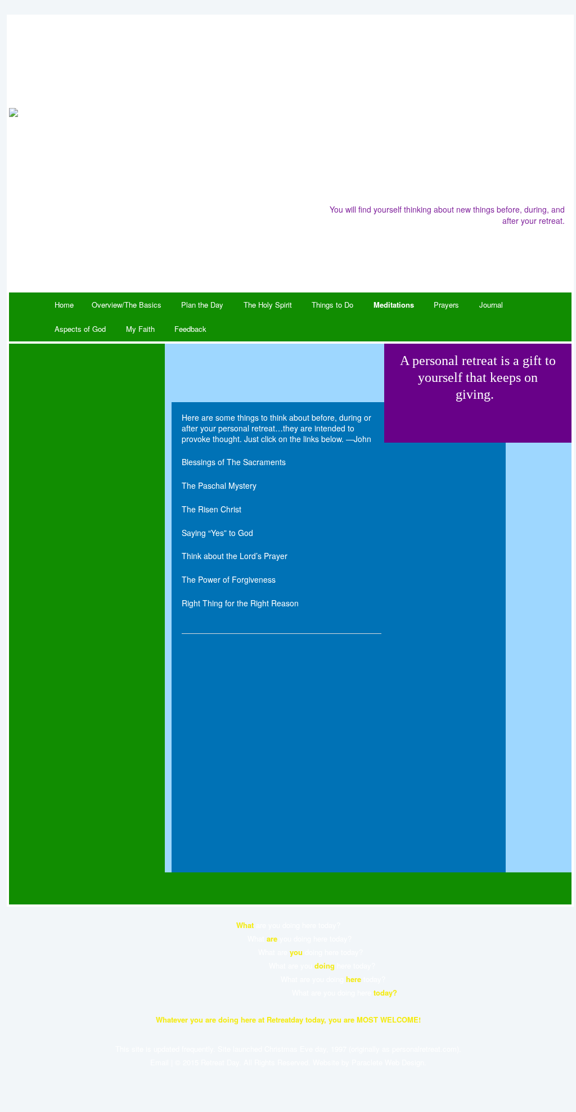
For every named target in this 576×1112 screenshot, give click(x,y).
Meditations (394, 304)
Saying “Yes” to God (217, 532)
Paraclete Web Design (388, 1062)
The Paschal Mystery (219, 485)
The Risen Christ (211, 509)
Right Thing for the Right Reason (240, 603)
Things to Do (332, 304)
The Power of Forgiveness (229, 579)
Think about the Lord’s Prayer (234, 555)
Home (64, 304)
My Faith (140, 328)
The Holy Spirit (268, 304)
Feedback (190, 328)
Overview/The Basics (126, 304)
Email (159, 1062)
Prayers (446, 304)
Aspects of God (80, 328)
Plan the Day (202, 304)
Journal (491, 304)
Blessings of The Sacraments (234, 461)
